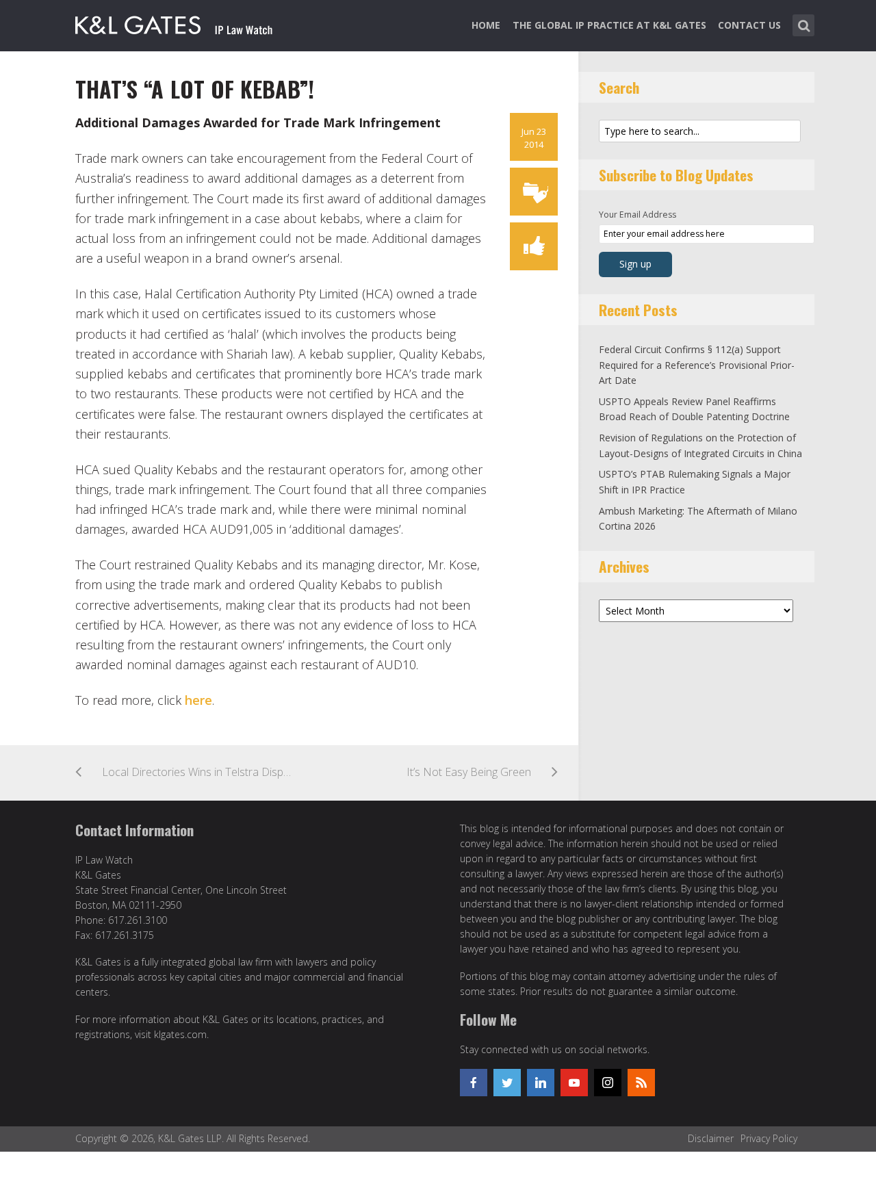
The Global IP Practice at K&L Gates (609, 24)
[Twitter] (507, 1082)
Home (486, 24)
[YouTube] (574, 1082)
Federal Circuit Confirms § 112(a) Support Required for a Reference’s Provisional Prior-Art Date (697, 365)
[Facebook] (473, 1082)
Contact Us (749, 24)
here (198, 700)
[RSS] (641, 1082)
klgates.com (180, 1034)
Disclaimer (711, 1138)
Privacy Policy (768, 1138)
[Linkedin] (540, 1082)
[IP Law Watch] (174, 22)
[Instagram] (607, 1082)
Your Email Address (637, 214)
